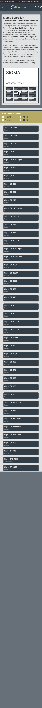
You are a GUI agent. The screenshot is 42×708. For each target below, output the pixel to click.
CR (8, 117)
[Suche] (35, 7)
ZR (25, 120)
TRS (8, 120)
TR (25, 117)
